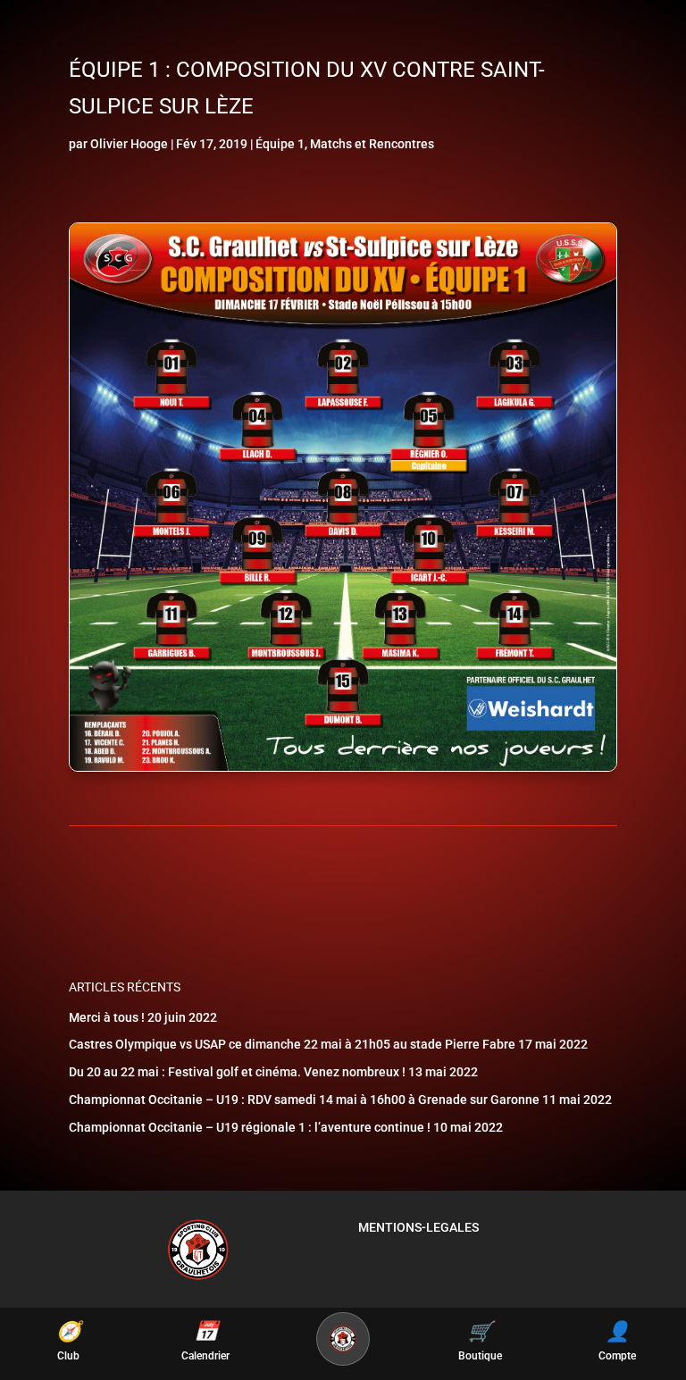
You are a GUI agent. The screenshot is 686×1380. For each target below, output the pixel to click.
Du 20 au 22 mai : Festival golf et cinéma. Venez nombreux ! (237, 1072)
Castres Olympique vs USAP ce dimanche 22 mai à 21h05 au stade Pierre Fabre (292, 1044)
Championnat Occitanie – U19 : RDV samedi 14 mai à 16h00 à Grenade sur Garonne (304, 1099)
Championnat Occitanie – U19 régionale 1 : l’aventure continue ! (250, 1127)
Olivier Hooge (129, 144)
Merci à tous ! (107, 1017)
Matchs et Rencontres (372, 144)
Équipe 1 (280, 144)
